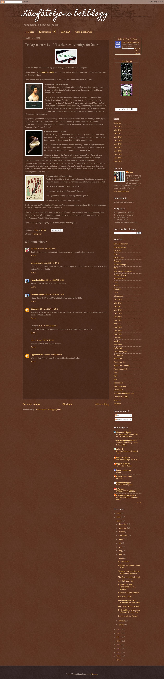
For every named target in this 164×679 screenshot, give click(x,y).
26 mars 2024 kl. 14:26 (47, 249)
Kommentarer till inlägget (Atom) (48, 409)
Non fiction (118, 345)
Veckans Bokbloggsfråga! (124, 393)
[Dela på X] (57, 230)
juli (120, 543)
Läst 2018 (117, 137)
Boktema (117, 261)
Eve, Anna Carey (125, 597)
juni (120, 547)
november (123, 528)
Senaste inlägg (31, 404)
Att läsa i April (123, 561)
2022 (119, 633)
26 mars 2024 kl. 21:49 (45, 340)
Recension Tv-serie (121, 366)
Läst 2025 (117, 161)
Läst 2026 (65, 31)
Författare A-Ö (119, 279)
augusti (122, 539)
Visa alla (139, 502)
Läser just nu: (126, 60)
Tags (116, 372)
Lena (33, 340)
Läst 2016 (117, 130)
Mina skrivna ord (123, 458)
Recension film (119, 362)
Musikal (117, 341)
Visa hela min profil (121, 191)
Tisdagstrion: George (124, 466)
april (120, 555)
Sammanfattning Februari (128, 616)
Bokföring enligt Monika (126, 440)
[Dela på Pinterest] (61, 230)
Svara (33, 255)
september (123, 536)
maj (120, 551)
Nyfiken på (118, 348)
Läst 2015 (117, 126)
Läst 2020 (117, 144)
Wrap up (117, 400)
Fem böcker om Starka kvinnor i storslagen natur (129, 601)
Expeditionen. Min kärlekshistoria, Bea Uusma (127, 587)
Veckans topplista (121, 397)
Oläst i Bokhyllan (83, 31)
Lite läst (119, 478)
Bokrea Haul (119, 258)
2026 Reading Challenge (127, 38)
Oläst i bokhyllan (120, 352)
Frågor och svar (120, 275)
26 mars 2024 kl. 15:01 (55, 294)
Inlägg (119, 415)
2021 (119, 637)
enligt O (119, 449)
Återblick (117, 404)
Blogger (94, 674)
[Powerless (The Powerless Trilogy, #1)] (126, 80)
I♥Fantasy (120, 489)
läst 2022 (117, 324)
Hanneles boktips (38, 280)
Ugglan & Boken (47, 72)
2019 (119, 645)
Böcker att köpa (120, 265)
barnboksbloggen (123, 483)
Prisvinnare (118, 355)
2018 (119, 648)
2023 (119, 629)
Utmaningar (118, 390)
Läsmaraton (118, 296)
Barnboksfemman (121, 244)
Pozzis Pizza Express (124, 485)
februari (122, 621)
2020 (119, 641)
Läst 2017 (117, 133)
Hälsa (116, 286)
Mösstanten (36, 263)
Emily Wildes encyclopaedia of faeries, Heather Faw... (129, 611)
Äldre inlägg (102, 404)
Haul (115, 282)
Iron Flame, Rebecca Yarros (129, 606)
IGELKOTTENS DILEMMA (126, 491)
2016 (119, 656)
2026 (119, 513)
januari (121, 625)
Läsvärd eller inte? (124, 476)
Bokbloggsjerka (120, 247)
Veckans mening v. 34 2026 (126, 460)
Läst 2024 (117, 158)
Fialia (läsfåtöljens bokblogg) (130, 42)
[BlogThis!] (55, 230)
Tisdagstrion (37, 234)
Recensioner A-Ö (47, 31)
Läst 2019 (117, 140)
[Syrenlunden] (126, 95)
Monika (34, 249)
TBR (115, 376)
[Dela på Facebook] (59, 230)
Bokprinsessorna (123, 470)
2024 (119, 521)
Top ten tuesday (120, 386)
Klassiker (117, 289)
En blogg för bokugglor (126, 495)
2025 (119, 517)
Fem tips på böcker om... (123, 272)
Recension (118, 359)
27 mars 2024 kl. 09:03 (53, 355)
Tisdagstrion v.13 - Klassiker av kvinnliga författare (129, 572)
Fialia (130, 172)
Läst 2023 (117, 154)
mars (121, 558)
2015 (119, 660)
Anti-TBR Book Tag (125, 581)
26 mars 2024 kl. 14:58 (55, 280)
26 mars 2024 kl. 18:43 (49, 309)
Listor (116, 292)
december (123, 524)
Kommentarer (122, 420)
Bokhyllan (117, 251)
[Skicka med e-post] (52, 230)
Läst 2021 (117, 147)
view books (137, 53)
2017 (119, 652)
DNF (116, 268)
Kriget (118, 472)
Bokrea (116, 254)
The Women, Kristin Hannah (129, 577)
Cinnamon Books (123, 432)
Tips (115, 379)
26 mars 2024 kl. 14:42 (50, 263)
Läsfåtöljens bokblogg (66, 14)
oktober (122, 532)
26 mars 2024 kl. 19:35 (48, 326)
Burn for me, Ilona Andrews (129, 593)
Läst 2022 (117, 151)
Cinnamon (35, 309)
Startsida (29, 31)
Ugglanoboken (37, 355)
